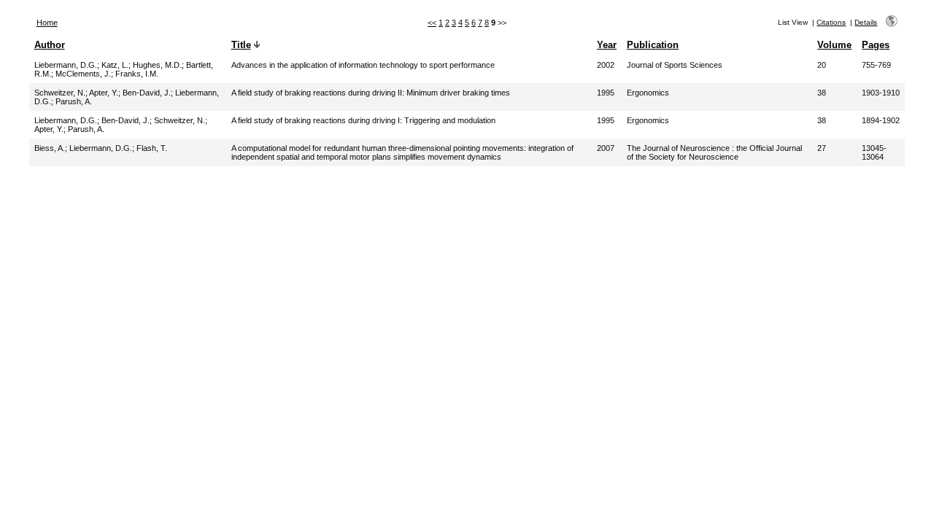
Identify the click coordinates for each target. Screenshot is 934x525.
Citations (831, 22)
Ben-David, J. (147, 92)
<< (432, 22)
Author (49, 44)
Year (607, 44)
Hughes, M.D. (157, 65)
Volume (834, 44)
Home (47, 22)
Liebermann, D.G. (65, 65)
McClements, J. (83, 73)
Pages (875, 44)
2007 (605, 148)
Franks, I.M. (136, 73)
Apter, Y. (103, 92)
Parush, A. (73, 101)
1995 (605, 92)
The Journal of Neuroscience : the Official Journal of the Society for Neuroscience (714, 152)
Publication (653, 44)
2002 (605, 65)
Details (865, 22)
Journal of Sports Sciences (674, 65)
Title (241, 44)
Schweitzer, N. (59, 92)
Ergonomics (648, 92)
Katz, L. (114, 65)
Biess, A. (49, 148)
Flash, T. (151, 148)
